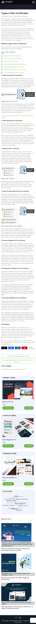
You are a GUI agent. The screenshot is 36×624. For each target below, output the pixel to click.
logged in (11, 369)
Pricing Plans (26, 573)
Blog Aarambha (21, 543)
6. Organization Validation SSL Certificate (14, 70)
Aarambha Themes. (17, 620)
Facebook (16, 617)
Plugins (19, 573)
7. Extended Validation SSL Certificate (13, 72)
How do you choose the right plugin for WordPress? (15, 578)
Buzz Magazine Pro (9, 440)
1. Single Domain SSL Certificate (12, 56)
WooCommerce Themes (14, 544)
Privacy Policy (18, 622)
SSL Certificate (23, 16)
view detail (8, 408)
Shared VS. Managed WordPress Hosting (19, 356)
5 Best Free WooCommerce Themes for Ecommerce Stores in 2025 (15, 549)
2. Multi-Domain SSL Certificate (12, 58)
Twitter (20, 617)
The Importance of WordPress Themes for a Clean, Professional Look (17, 607)
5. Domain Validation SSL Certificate (13, 67)
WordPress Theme (27, 544)
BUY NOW (29, 408)
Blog (15, 16)
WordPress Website (7, 546)
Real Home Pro (8, 402)
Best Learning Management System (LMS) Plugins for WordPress (17, 360)
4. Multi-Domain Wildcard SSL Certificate (14, 64)
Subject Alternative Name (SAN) (20, 127)
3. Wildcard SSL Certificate (10, 61)
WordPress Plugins (7, 575)
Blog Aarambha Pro (10, 478)
